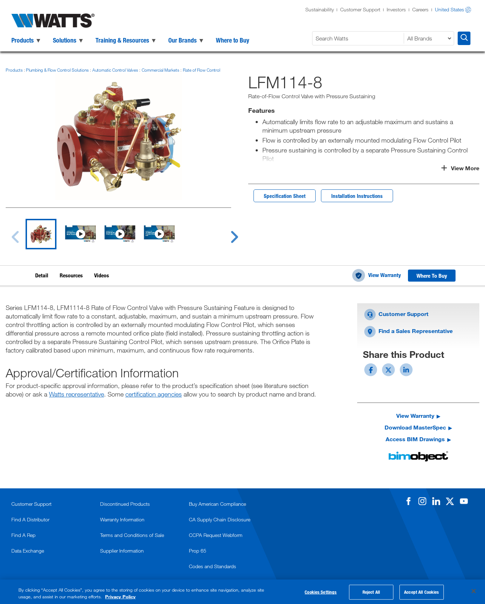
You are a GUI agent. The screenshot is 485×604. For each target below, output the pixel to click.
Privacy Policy (120, 596)
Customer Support (360, 9)
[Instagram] (422, 501)
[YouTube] (463, 501)
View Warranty (384, 275)
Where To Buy (431, 275)
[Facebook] (408, 501)
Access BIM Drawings (415, 439)
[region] (242, 592)
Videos (101, 275)
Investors (396, 9)
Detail (41, 275)
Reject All (371, 592)
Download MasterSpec (415, 427)
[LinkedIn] (436, 501)
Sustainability (319, 9)
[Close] (473, 591)
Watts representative (76, 394)
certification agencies (153, 394)
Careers (420, 9)
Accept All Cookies (421, 592)
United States (449, 9)
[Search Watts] (464, 38)
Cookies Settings (321, 592)
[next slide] (227, 232)
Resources (71, 275)
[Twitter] (450, 501)
